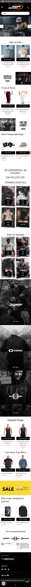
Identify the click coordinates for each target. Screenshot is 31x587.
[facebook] (2, 569)
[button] (29, 26)
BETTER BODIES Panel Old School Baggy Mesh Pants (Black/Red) (8, 111)
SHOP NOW (8, 202)
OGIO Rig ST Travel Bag (6, 522)
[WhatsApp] (5, 569)
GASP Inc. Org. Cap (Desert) (22, 156)
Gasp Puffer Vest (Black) (6, 473)
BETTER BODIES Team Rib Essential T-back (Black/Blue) (23, 443)
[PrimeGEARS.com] (15, 7)
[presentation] (2, 56)
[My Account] (15, 584)
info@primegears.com (14, 566)
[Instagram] (9, 569)
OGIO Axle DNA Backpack (22, 522)
